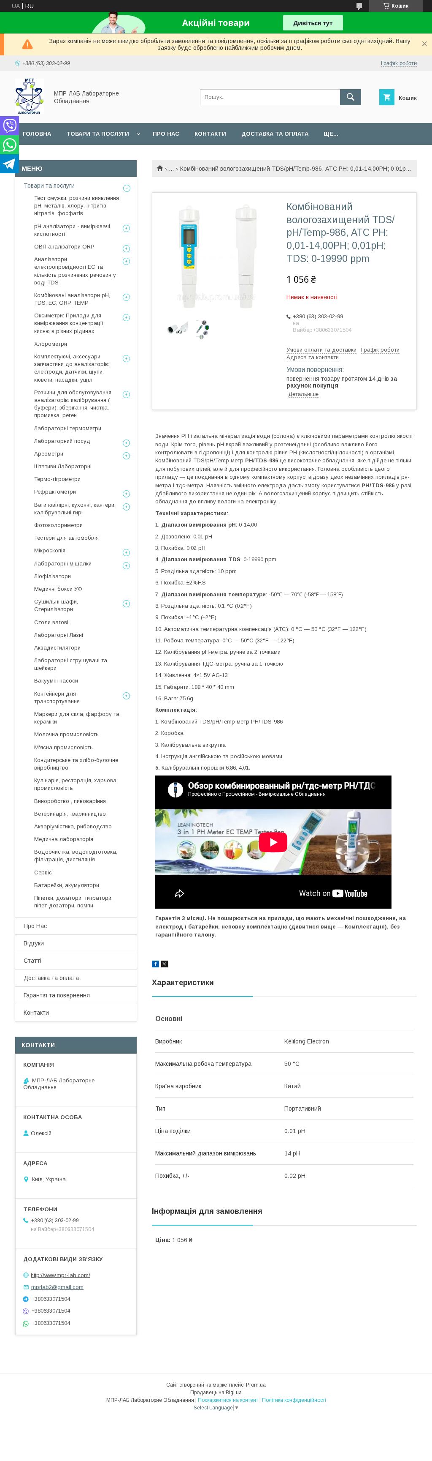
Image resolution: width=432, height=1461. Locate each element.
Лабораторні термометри (67, 428)
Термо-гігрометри (57, 479)
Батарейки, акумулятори (66, 885)
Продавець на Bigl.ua (216, 1392)
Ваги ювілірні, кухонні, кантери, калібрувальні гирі (75, 509)
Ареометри (48, 454)
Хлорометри (50, 344)
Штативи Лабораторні (63, 466)
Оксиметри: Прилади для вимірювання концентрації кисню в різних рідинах (68, 323)
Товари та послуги (97, 134)
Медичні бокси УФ (58, 589)
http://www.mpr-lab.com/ (60, 1275)
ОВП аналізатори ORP (64, 246)
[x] (164, 965)
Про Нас (35, 926)
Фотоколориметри (58, 525)
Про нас (166, 134)
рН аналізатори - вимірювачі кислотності (72, 230)
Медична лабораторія (63, 839)
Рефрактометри (55, 492)
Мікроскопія (49, 550)
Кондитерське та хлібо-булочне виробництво (76, 764)
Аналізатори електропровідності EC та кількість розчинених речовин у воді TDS (75, 271)
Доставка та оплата (274, 134)
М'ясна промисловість (63, 747)
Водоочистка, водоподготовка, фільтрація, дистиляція (75, 856)
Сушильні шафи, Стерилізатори (56, 605)
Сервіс (43, 872)
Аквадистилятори (57, 647)
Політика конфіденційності (294, 1400)
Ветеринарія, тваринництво (70, 814)
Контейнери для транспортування (57, 698)
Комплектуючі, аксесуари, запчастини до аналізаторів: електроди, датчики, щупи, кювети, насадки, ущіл (71, 368)
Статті (32, 960)
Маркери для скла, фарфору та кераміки (76, 718)
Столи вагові (51, 622)
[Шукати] (350, 97)
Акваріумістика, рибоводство (73, 826)
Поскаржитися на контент (228, 1400)
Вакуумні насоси (56, 680)
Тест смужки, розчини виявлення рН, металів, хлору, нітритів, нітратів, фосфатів (76, 205)
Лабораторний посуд (62, 441)
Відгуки (34, 943)
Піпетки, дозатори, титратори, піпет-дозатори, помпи (73, 902)
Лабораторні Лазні (58, 635)
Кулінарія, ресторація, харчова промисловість (75, 784)
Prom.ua (256, 1385)
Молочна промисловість (66, 734)
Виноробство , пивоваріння (70, 801)
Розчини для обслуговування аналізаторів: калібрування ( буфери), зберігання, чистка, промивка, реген (72, 404)
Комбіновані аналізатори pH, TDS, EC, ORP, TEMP (72, 299)
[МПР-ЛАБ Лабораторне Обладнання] (29, 112)
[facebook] (155, 965)
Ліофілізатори (52, 576)
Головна (37, 134)
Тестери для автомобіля (66, 538)
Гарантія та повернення (57, 995)
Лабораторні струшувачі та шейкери (70, 664)
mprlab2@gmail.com (57, 1287)
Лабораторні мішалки (63, 563)
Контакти (210, 134)
